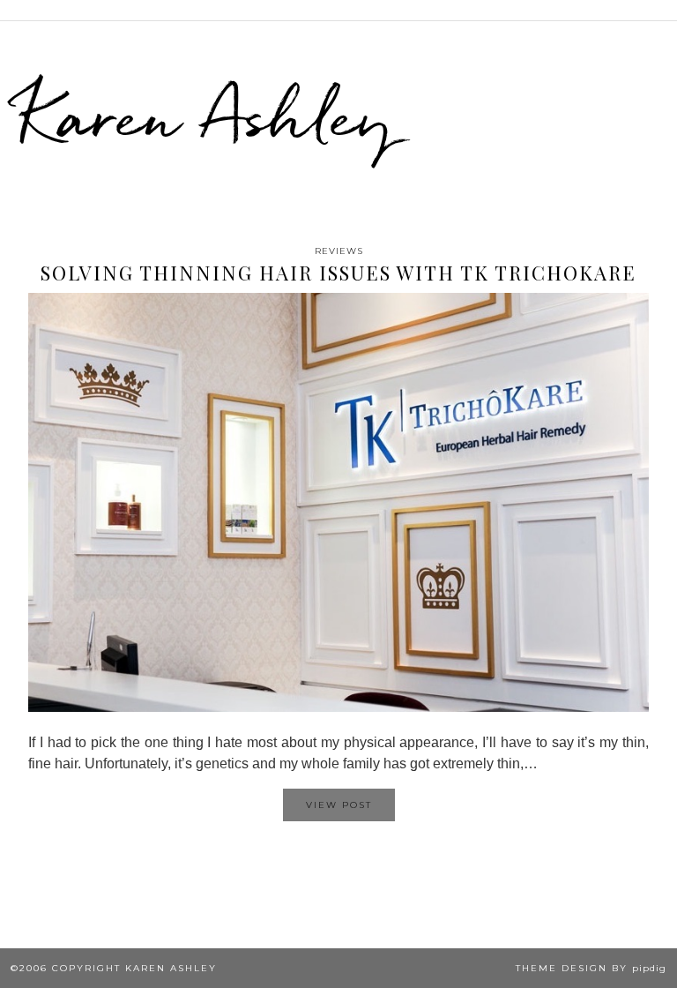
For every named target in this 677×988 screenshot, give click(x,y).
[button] (664, 10)
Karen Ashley (206, 115)
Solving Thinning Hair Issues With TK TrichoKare (338, 272)
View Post (339, 805)
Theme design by (591, 968)
